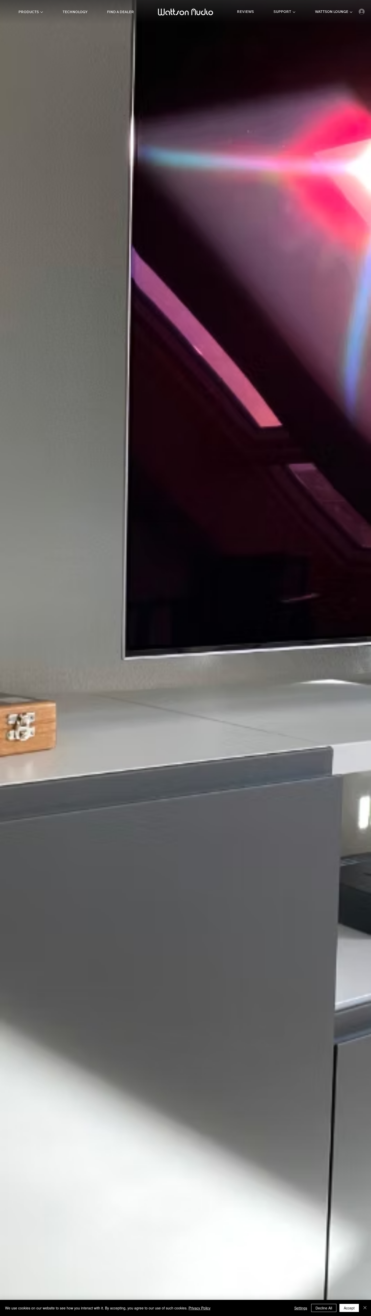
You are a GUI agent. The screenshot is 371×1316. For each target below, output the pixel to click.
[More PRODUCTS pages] (41, 12)
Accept (349, 1307)
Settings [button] (300, 1307)
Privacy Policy (199, 1307)
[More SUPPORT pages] (294, 12)
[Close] (365, 1308)
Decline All (323, 1307)
